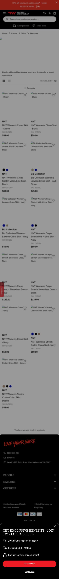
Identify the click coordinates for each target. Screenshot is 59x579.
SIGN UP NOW (29, 564)
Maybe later (29, 572)
